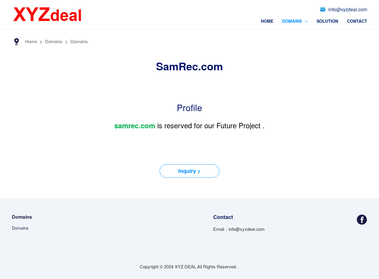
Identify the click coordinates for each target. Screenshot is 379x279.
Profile (189, 107)
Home (267, 21)
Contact (357, 21)
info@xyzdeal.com (347, 9)
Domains (292, 21)
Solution (327, 21)
